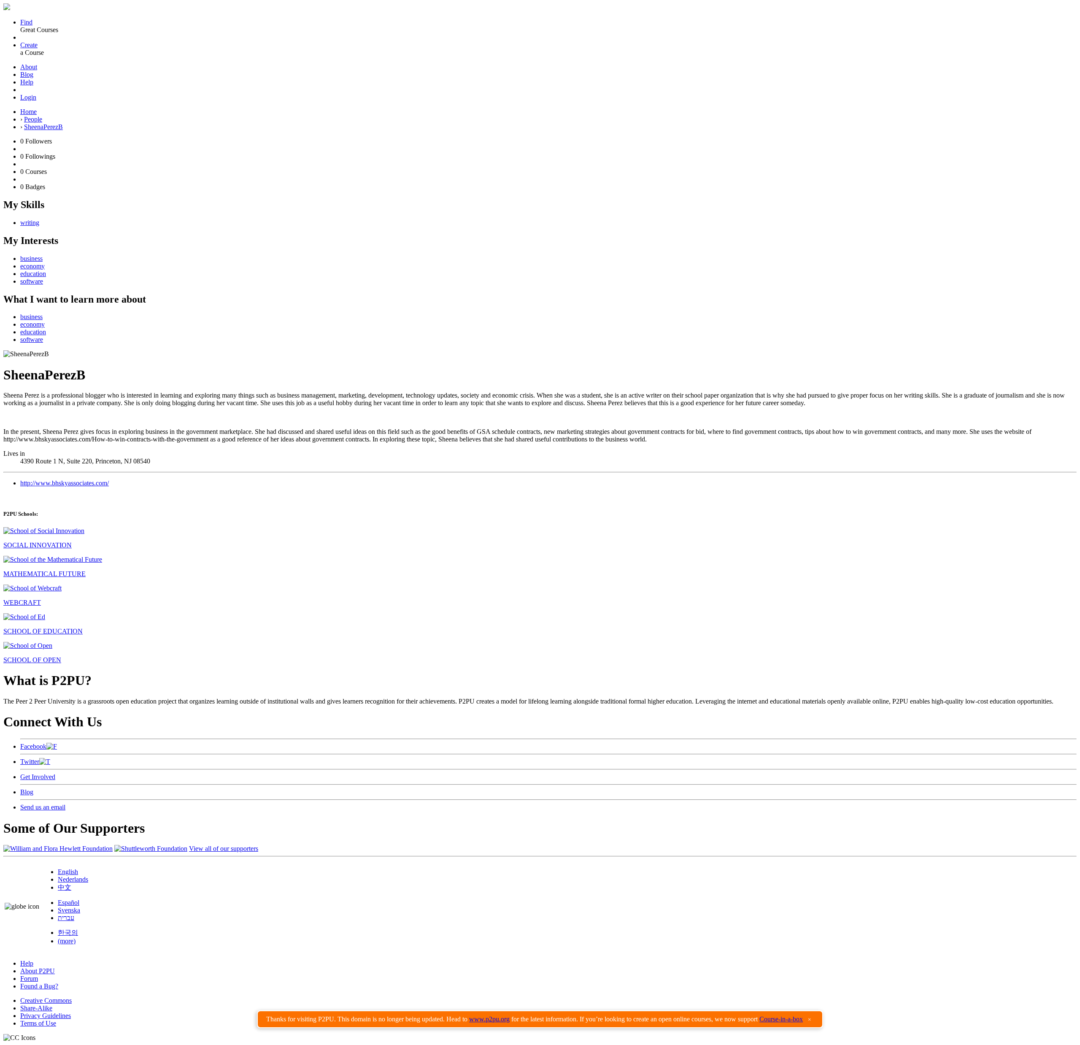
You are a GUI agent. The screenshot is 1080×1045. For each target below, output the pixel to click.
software (31, 281)
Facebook (33, 746)
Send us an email (42, 807)
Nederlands (73, 879)
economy (32, 266)
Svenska (69, 910)
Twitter (29, 761)
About (28, 66)
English (68, 871)
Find (26, 22)
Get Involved (37, 776)
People (33, 119)
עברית (66, 917)
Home (28, 111)
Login (28, 97)
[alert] (540, 1019)
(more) (67, 941)
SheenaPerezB (43, 126)
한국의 (68, 932)
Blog (26, 74)
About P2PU (37, 971)
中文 (64, 887)
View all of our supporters (223, 848)
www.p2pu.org (489, 1019)
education (33, 273)
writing (29, 222)
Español (68, 902)
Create (29, 45)
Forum (29, 978)
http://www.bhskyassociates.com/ (64, 483)
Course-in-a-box (781, 1019)
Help (26, 82)
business (31, 258)
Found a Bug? (39, 986)
